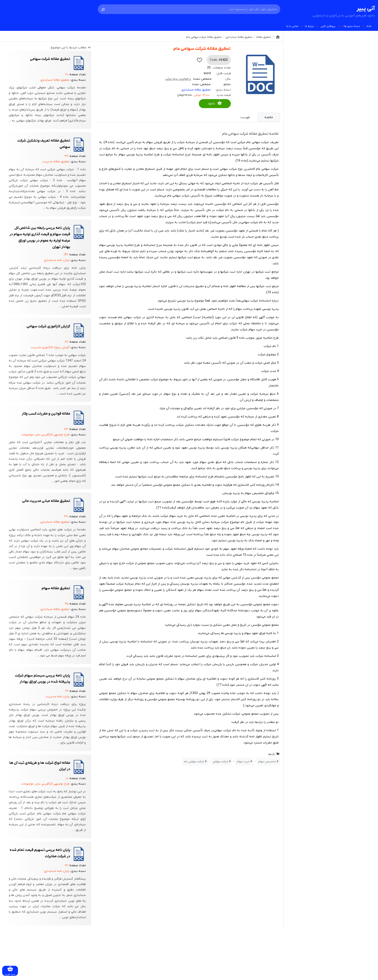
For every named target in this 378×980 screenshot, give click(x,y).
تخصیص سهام (267, 761)
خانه (368, 26)
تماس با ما (292, 26)
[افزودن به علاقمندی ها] (199, 60)
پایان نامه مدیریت (58, 696)
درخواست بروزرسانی (178, 79)
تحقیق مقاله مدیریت (56, 162)
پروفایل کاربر (328, 26)
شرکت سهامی (220, 761)
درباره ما (309, 26)
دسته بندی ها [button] (352, 26)
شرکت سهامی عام (194, 761)
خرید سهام (243, 761)
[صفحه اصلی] (278, 37)
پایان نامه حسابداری (57, 260)
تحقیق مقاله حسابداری (196, 90)
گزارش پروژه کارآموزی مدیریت (50, 347)
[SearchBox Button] (103, 9)
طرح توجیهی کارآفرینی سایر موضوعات (45, 435)
